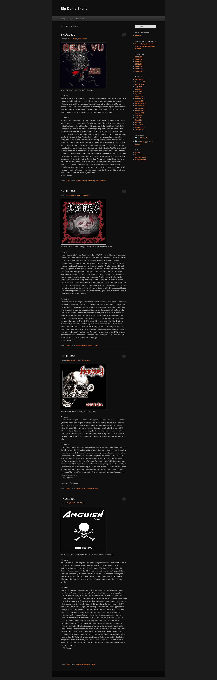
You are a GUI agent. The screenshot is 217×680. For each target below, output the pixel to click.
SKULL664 (138, 62)
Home (63, 19)
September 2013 (140, 110)
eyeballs (78, 181)
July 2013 (138, 115)
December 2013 (140, 103)
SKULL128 (68, 499)
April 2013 (138, 122)
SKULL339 (68, 356)
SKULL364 (68, 191)
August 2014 (139, 84)
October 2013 (139, 108)
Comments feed (140, 157)
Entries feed (139, 155)
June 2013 (138, 118)
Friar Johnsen (85, 360)
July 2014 (138, 86)
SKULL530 (68, 34)
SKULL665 (138, 59)
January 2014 (139, 101)
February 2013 (140, 127)
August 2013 (139, 113)
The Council (80, 19)
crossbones (80, 664)
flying (83, 488)
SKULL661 (138, 69)
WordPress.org (140, 159)
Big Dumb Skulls (74, 8)
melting (90, 345)
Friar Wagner (82, 39)
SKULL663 (138, 64)
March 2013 (139, 125)
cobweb (78, 345)
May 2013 (138, 120)
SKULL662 (138, 66)
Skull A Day (144, 138)
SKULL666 (138, 57)
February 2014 (140, 98)
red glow (84, 181)
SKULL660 (138, 71)
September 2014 (140, 82)
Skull (68, 181)
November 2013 (140, 106)
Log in (137, 152)
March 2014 (139, 96)
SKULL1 (138, 35)
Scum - (145, 46)
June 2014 (138, 89)
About (70, 19)
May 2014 (138, 91)
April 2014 (138, 94)
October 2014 (139, 79)
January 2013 (139, 130)
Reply (95, 345)
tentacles (91, 181)
